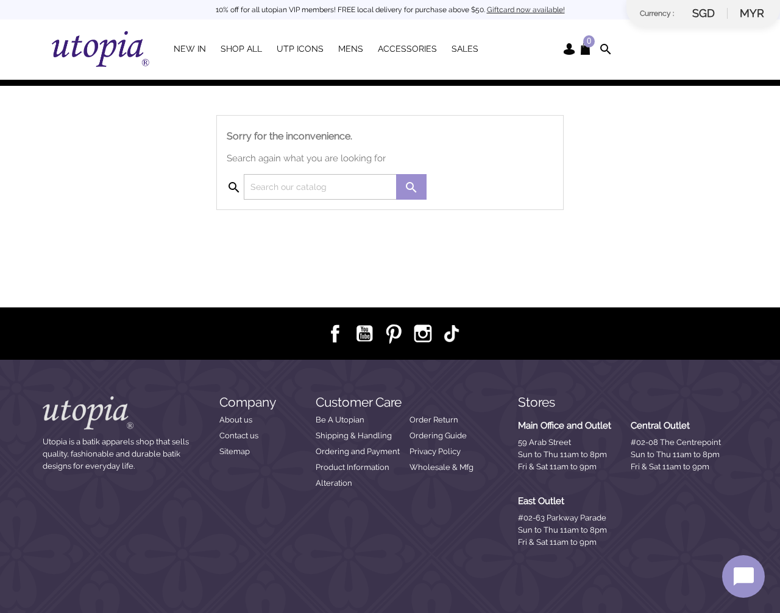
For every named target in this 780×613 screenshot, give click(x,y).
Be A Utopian (340, 419)
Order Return (434, 419)
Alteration (334, 483)
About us (235, 419)
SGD (703, 13)
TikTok (451, 333)
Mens (350, 49)
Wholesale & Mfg (441, 467)
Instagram (422, 333)
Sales (465, 49)
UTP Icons (300, 49)
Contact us (238, 435)
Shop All (241, 49)
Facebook (334, 333)
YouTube (363, 333)
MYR (752, 13)
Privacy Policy (435, 451)
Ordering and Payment (358, 451)
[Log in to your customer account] (569, 48)
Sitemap (234, 451)
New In (190, 49)
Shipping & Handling (354, 435)
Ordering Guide (438, 435)
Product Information (352, 467)
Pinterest (393, 333)
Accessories (407, 49)
